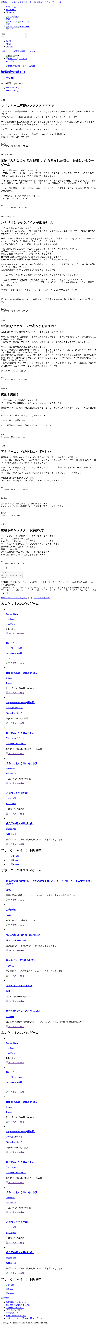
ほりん (9, 890)
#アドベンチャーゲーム (16, 88)
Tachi (8, 915)
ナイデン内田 (8, 78)
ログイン (31, 51)
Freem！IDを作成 (42, 597)
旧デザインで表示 (14, 1310)
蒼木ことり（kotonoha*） (17, 940)
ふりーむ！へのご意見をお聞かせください (25, 1318)
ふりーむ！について (15, 1307)
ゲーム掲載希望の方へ (16, 1315)
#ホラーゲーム (12, 91)
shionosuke (10, 768)
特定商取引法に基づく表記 (18, 1305)
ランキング (11, 12)
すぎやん (10, 966)
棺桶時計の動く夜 (13, 72)
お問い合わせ (12, 1313)
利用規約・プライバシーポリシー (21, 1302)
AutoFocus (10, 619)
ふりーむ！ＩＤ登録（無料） (14, 51)
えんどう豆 (11, 798)
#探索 (8, 44)
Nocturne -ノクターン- (15, 738)
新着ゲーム (11, 7)
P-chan (9, 678)
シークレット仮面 (14, 648)
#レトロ (9, 46)
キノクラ (10, 1017)
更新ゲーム (11, 10)
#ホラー (9, 41)
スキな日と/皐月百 (14, 708)
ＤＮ (8, 991)
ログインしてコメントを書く (14, 597)
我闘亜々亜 (11, 829)
